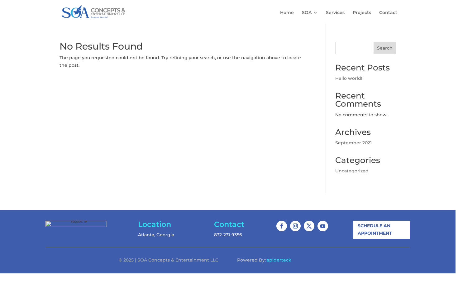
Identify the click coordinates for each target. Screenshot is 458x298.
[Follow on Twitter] (309, 226)
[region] (229, 149)
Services (335, 12)
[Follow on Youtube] (322, 226)
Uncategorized (352, 171)
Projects (362, 12)
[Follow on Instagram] (295, 226)
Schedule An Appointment (375, 229)
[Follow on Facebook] (281, 226)
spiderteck (279, 260)
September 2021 (353, 143)
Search (385, 48)
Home (287, 12)
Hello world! (348, 78)
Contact (388, 12)
